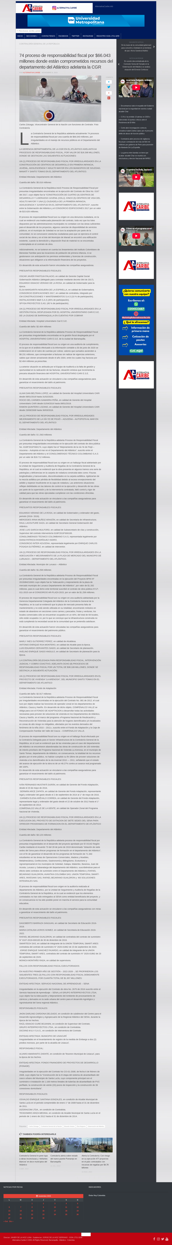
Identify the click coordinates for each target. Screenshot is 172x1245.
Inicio (20, 36)
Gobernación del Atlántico (96, 1126)
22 (32, 1214)
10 (55, 1207)
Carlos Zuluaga (34, 1126)
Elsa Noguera (81, 1126)
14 (21, 1211)
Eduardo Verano (69, 1126)
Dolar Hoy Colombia (97, 1195)
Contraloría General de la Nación (51, 1126)
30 (43, 1218)
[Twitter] (162, 1239)
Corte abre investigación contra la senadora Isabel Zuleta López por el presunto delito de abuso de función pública (136, 131)
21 (21, 1214)
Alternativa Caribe (31, 72)
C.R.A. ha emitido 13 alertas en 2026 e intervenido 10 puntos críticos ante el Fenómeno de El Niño (134, 120)
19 (78, 1211)
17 (55, 1211)
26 (78, 1214)
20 (9, 1214)
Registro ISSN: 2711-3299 (108, 36)
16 (43, 1211)
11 (66, 1207)
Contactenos (48, 36)
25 (66, 1214)
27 (9, 1218)
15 (32, 1211)
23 (43, 1214)
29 (32, 1218)
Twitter (75, 36)
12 (78, 1207)
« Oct (6, 1221)
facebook (63, 36)
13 (9, 1211)
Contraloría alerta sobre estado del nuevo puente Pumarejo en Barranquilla (64, 1159)
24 (55, 1214)
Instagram (88, 36)
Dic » (11, 1221)
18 (66, 1211)
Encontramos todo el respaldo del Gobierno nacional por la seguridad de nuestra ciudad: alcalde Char (136, 108)
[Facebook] (154, 1239)
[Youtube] (166, 1239)
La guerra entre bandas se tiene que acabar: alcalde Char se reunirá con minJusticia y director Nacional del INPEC (135, 155)
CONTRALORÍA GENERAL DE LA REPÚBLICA (39, 44)
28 (21, 1218)
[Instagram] (158, 1239)
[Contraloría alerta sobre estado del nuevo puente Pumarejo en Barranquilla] (65, 1145)
